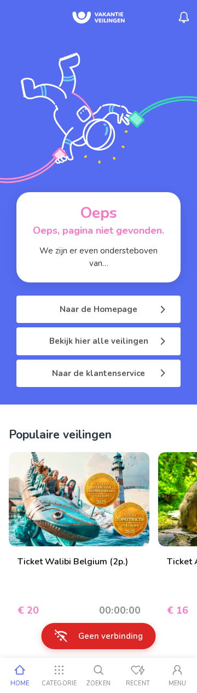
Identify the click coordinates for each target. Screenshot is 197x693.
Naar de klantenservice (98, 373)
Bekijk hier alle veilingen (98, 341)
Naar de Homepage (98, 309)
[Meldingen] (184, 17)
